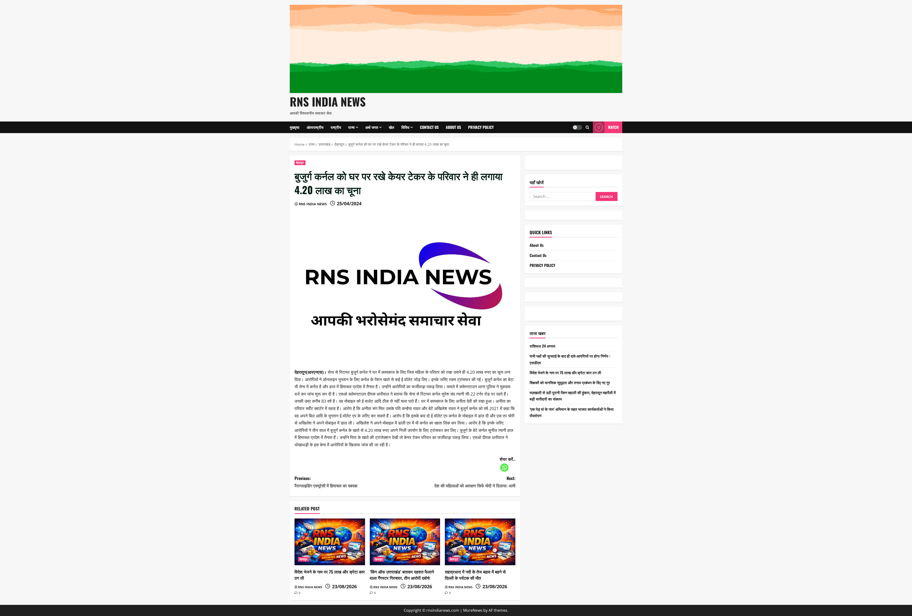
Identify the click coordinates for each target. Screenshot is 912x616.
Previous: (325, 482)
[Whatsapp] (504, 467)
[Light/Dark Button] (577, 127)
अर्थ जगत (371, 127)
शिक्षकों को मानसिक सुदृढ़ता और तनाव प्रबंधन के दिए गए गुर (570, 382)
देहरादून (300, 163)
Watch (613, 127)
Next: (474, 482)
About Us (453, 127)
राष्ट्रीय (336, 127)
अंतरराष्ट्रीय (315, 127)
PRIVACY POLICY (481, 127)
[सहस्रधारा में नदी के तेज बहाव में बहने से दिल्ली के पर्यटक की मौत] (480, 541)
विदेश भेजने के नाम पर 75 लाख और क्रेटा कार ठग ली (329, 575)
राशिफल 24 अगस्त (542, 346)
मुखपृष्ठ (294, 127)
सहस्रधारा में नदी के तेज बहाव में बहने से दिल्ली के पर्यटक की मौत (475, 575)
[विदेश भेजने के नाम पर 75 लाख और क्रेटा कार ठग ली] (329, 541)
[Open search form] (587, 127)
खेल (391, 127)
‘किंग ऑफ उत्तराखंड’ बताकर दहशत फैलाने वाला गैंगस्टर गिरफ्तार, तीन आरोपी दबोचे (402, 575)
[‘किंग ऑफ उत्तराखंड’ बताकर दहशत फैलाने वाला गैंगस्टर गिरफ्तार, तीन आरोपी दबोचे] (405, 541)
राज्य (351, 127)
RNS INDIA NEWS (328, 101)
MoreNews (472, 610)
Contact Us (429, 127)
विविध (405, 127)
